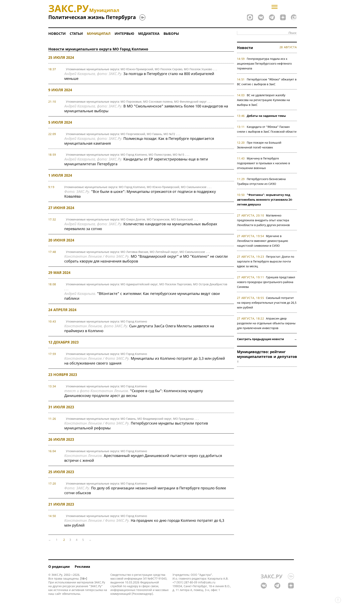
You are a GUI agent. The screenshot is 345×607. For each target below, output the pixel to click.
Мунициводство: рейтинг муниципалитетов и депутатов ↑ (267, 356)
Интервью (124, 33)
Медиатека (149, 33)
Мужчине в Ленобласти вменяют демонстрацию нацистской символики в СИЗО (262, 240)
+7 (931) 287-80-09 (184, 582)
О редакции (59, 566)
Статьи (76, 33)
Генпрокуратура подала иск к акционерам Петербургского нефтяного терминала (264, 63)
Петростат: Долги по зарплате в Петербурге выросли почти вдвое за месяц (265, 261)
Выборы (171, 33)
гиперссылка (94, 590)
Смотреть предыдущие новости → (267, 339)
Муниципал (99, 33)
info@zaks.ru (206, 582)
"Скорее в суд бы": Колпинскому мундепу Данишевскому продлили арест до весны (133, 393)
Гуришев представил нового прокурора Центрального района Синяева (266, 282)
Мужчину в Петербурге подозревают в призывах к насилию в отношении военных (263, 163)
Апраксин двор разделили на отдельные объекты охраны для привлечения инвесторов (266, 323)
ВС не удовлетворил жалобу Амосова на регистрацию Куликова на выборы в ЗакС (263, 100)
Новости (57, 33)
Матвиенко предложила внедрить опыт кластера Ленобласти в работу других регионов (263, 220)
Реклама (82, 566)
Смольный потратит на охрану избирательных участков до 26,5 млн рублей (266, 302)
